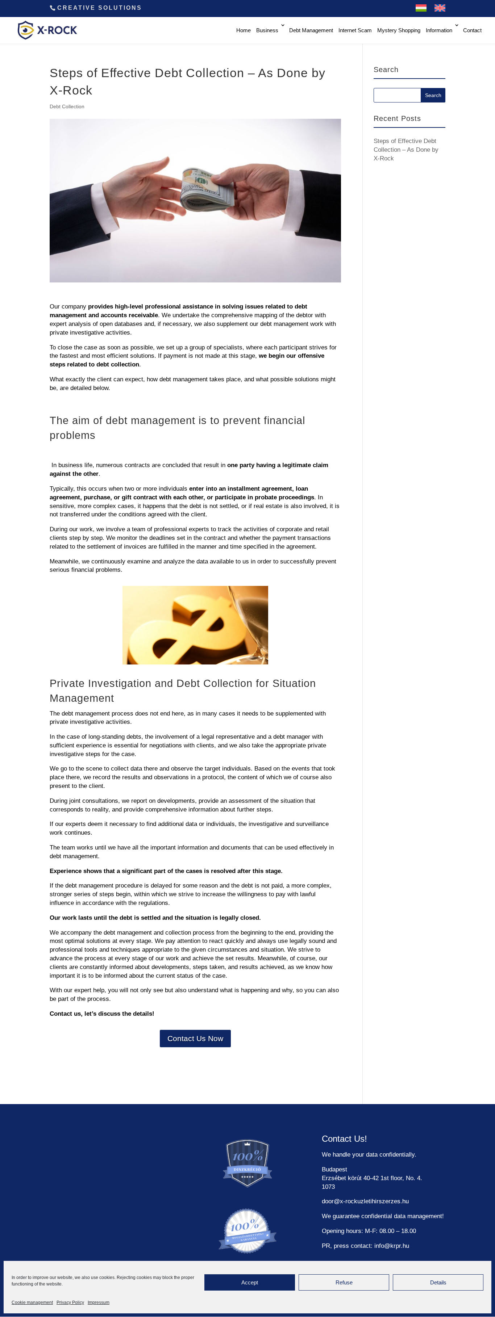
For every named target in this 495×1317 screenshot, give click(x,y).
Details (438, 1282)
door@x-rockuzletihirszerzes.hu (365, 1201)
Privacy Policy (70, 1302)
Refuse (344, 1282)
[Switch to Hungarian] (421, 10)
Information (439, 30)
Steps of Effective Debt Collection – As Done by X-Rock (406, 150)
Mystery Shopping (398, 30)
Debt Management (311, 30)
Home (243, 30)
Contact (472, 30)
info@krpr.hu (391, 1245)
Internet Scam (355, 30)
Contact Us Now (195, 1038)
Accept (249, 1282)
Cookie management (32, 1302)
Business (267, 30)
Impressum (98, 1302)
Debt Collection (67, 106)
